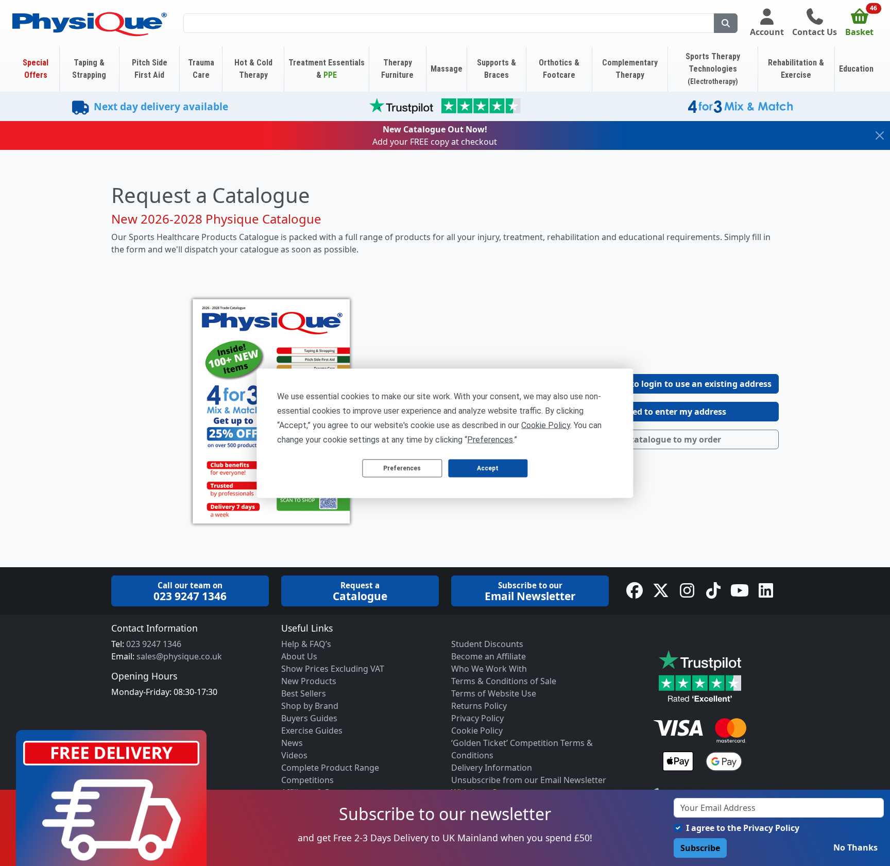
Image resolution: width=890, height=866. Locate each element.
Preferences (402, 468)
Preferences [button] (490, 439)
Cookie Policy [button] (545, 425)
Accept (488, 468)
